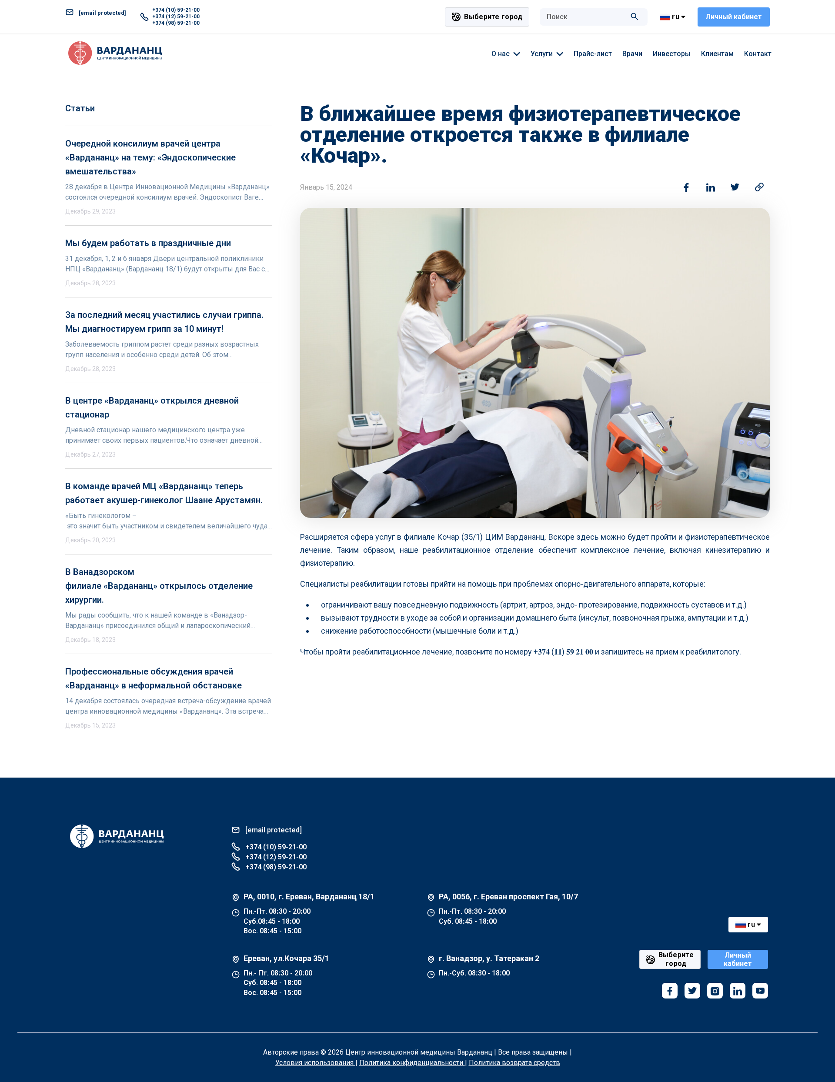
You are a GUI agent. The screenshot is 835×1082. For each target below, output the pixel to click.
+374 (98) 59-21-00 (176, 23)
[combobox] (585, 17)
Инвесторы (672, 54)
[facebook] (670, 991)
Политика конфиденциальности (412, 1063)
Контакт (758, 54)
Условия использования (315, 1063)
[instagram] (715, 991)
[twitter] (692, 991)
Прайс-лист (593, 54)
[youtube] (760, 991)
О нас (500, 54)
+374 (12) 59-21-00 (176, 16)
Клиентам (717, 54)
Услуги (542, 54)
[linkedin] (737, 991)
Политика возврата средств (514, 1063)
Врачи (632, 54)
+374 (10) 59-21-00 (176, 10)
